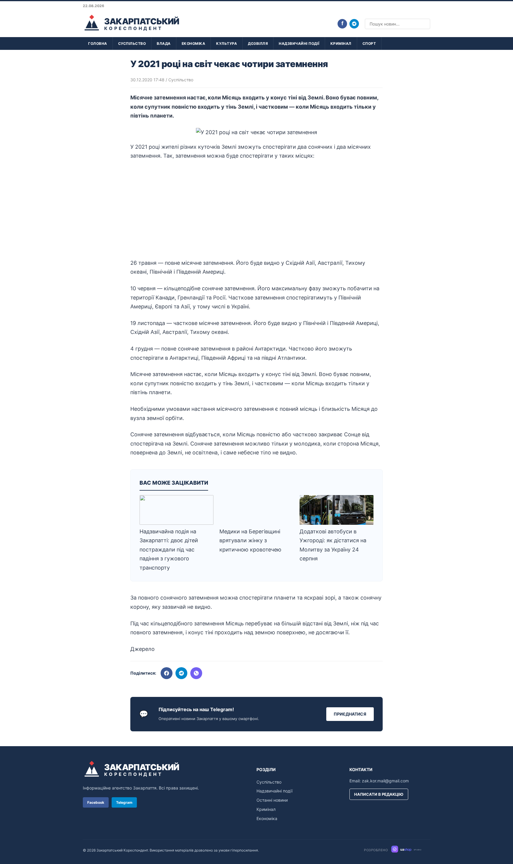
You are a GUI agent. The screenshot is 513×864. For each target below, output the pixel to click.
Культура (226, 43)
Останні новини (272, 800)
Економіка (193, 43)
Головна (97, 43)
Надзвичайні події (299, 43)
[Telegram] (354, 23)
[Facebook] (166, 673)
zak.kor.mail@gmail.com (385, 780)
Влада (164, 43)
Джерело (142, 649)
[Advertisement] (256, 209)
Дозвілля (258, 43)
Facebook (95, 802)
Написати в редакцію (378, 794)
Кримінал (341, 43)
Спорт (369, 43)
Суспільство (132, 43)
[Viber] (196, 673)
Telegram (124, 802)
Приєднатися (350, 713)
